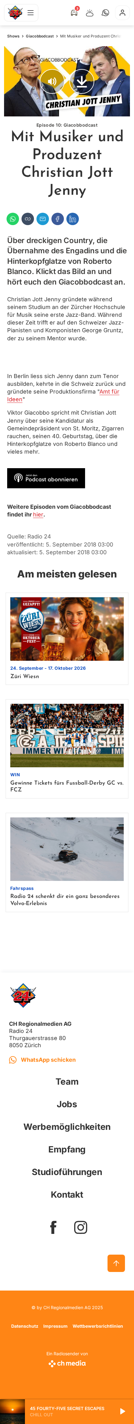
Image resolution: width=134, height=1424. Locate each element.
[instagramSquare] (80, 1227)
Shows (13, 36)
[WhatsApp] (13, 219)
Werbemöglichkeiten (67, 1126)
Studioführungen (67, 1172)
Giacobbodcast (40, 36)
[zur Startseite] (15, 13)
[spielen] (122, 1411)
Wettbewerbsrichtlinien (98, 1326)
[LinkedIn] (72, 219)
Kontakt (67, 1194)
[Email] (42, 219)
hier (38, 514)
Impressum (55, 1326)
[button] (105, 13)
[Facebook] (57, 219)
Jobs (67, 1104)
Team (67, 1081)
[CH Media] (67, 1363)
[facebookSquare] (53, 1227)
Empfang (67, 1149)
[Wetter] (89, 13)
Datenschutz (24, 1326)
